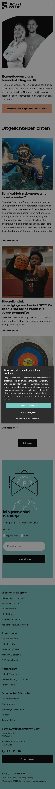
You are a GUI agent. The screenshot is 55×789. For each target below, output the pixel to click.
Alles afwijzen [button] (28, 412)
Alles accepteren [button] (28, 405)
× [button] (49, 369)
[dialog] (27, 394)
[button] (27, 418)
